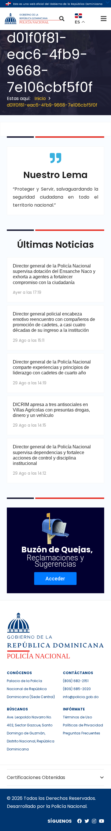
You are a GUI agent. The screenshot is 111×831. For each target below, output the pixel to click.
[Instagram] (94, 821)
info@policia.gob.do (80, 696)
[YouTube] (101, 821)
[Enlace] (33, 18)
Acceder (55, 579)
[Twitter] (87, 821)
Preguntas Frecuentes (81, 733)
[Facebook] (79, 821)
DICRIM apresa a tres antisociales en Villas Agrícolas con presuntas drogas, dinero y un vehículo (51, 410)
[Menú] (103, 18)
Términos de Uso (77, 717)
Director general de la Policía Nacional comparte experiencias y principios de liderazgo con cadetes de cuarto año (52, 367)
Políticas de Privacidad (83, 725)
